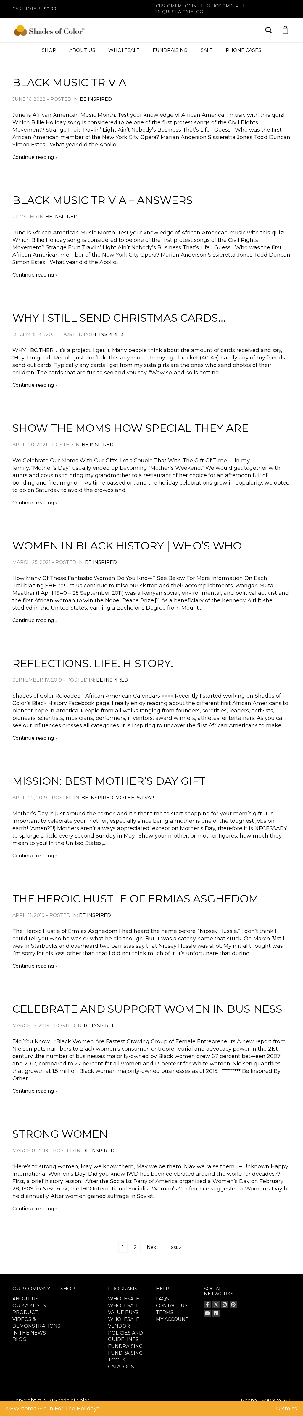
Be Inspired (96, 99)
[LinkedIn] (216, 1313)
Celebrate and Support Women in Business (147, 1008)
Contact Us (172, 1305)
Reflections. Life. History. (92, 663)
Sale (207, 50)
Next (152, 1247)
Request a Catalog (179, 12)
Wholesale (124, 50)
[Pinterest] (233, 1304)
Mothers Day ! (134, 797)
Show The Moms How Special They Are (130, 427)
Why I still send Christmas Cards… (118, 317)
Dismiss (286, 1408)
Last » (174, 1247)
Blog (19, 1339)
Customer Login (176, 6)
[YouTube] (207, 1313)
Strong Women (60, 1133)
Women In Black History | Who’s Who (127, 545)
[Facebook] (207, 1304)
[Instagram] (224, 1304)
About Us (82, 50)
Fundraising (125, 1346)
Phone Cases (243, 50)
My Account (172, 1319)
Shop (49, 50)
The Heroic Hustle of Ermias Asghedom (135, 898)
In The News (29, 1333)
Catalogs (121, 1366)
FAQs (162, 1299)
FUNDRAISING (170, 50)
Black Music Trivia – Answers (102, 200)
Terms (164, 1312)
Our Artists (29, 1305)
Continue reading (33, 157)
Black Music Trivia (69, 82)
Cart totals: (34, 9)
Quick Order (223, 6)
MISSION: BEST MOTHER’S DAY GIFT (109, 780)
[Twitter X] (216, 1304)
